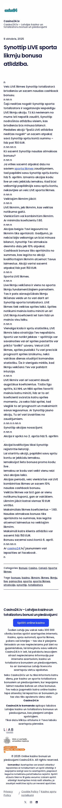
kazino (26, 577)
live (6, 581)
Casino (32, 568)
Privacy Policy (8, 793)
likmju (53, 577)
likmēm (35, 577)
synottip (22, 585)
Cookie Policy (29, 791)
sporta (27, 581)
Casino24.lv (12, 21)
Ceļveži (42, 568)
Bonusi (23, 568)
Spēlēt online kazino (31, 623)
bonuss (15, 577)
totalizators (35, 585)
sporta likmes (24, 169)
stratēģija (9, 585)
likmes (45, 577)
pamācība (15, 581)
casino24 (13, 548)
